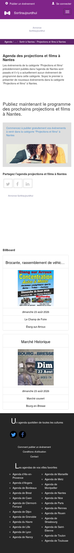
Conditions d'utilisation (34, 451)
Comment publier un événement (34, 447)
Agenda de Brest (22, 493)
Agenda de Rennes (56, 508)
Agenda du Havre (23, 522)
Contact (34, 456)
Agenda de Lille (21, 527)
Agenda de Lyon (22, 532)
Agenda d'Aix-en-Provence (22, 475)
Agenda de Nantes (55, 493)
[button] (61, 3)
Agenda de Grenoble (24, 516)
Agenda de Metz (54, 479)
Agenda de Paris (54, 503)
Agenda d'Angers (22, 483)
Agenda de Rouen (55, 513)
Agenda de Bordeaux (25, 488)
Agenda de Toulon (55, 535)
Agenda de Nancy (23, 537)
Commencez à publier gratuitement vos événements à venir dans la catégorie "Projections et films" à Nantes (36, 131)
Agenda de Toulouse (56, 540)
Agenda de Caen (22, 498)
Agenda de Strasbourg (51, 520)
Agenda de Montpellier (51, 486)
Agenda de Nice (54, 498)
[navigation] (67, 12)
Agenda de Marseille (56, 474)
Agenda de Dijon (22, 511)
